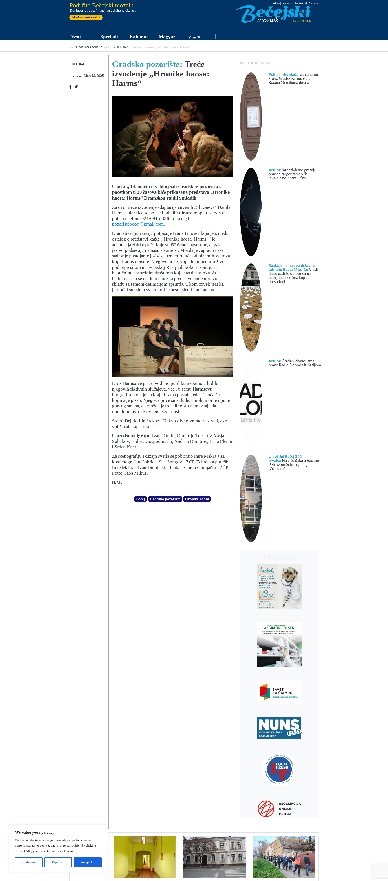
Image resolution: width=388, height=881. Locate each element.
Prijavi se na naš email (85, 17)
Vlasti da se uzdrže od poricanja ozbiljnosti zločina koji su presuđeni (293, 274)
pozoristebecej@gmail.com (138, 224)
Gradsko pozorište (165, 499)
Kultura (120, 47)
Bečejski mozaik (83, 47)
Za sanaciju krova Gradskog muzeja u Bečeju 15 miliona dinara (293, 79)
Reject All (58, 862)
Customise (28, 862)
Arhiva (276, 3)
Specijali (109, 36)
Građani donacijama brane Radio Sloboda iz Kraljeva (295, 363)
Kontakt (298, 3)
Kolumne (139, 36)
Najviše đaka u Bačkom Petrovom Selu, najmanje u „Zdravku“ (294, 463)
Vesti (76, 36)
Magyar (167, 36)
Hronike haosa (197, 499)
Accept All (87, 862)
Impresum (287, 3)
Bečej (140, 499)
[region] (58, 848)
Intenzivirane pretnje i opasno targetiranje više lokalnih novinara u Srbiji (293, 174)
